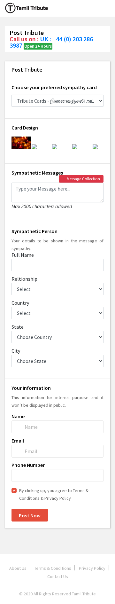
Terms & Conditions (52, 568)
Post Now (30, 515)
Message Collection (83, 179)
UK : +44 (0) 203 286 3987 (51, 42)
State (18, 326)
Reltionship (24, 278)
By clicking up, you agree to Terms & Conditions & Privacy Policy (53, 494)
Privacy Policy (92, 568)
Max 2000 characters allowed (42, 206)
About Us (18, 568)
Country (20, 302)
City (16, 350)
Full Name (23, 254)
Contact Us (57, 576)
